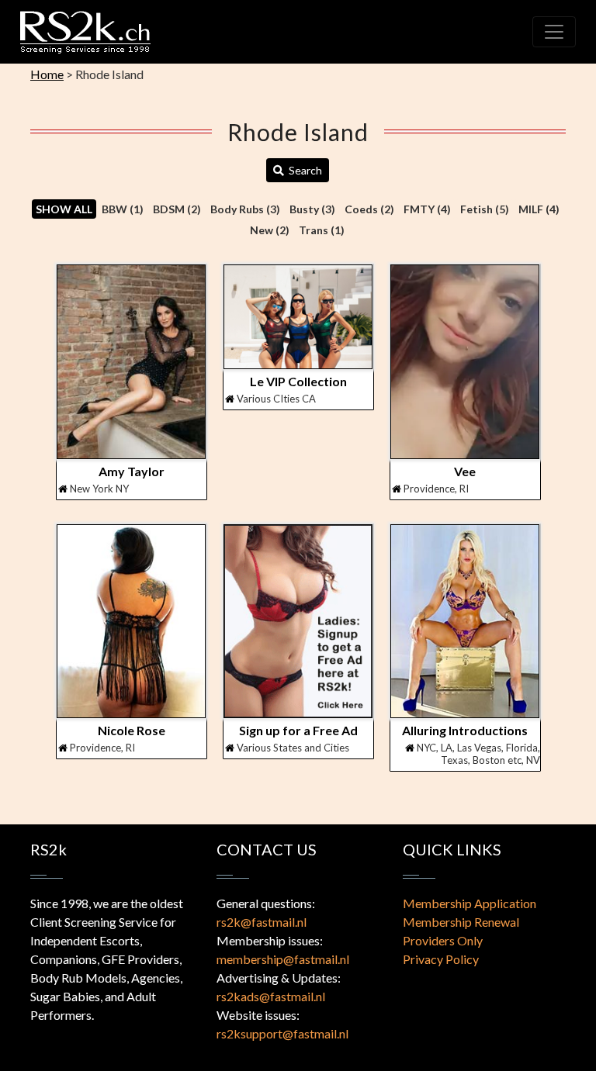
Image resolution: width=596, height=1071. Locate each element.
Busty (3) (312, 209)
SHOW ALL (64, 209)
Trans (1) (322, 230)
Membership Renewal (461, 921)
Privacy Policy (441, 959)
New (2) (269, 230)
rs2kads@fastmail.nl (271, 996)
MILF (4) (539, 209)
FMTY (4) (427, 209)
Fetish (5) (484, 209)
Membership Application (469, 903)
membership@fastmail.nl (283, 959)
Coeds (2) (369, 209)
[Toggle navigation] (554, 31)
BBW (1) (123, 209)
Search (303, 170)
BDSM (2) (177, 209)
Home (47, 74)
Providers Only (443, 940)
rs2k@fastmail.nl (262, 921)
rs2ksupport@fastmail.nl (282, 1033)
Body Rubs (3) (245, 209)
